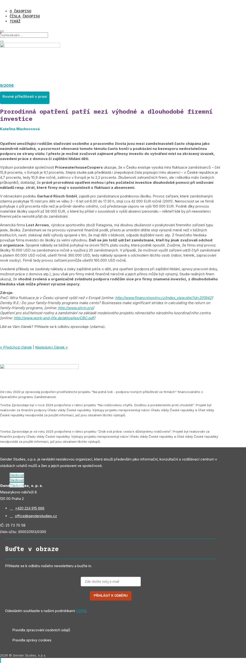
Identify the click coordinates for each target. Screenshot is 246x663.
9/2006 (7, 85)
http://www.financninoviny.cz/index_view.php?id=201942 (163, 297)
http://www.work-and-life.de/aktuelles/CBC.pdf (54, 318)
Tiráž (15, 21)
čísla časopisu (25, 16)
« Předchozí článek (16, 347)
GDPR (81, 610)
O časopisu (20, 11)
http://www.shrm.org (75, 308)
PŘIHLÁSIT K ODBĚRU (111, 595)
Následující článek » (51, 347)
